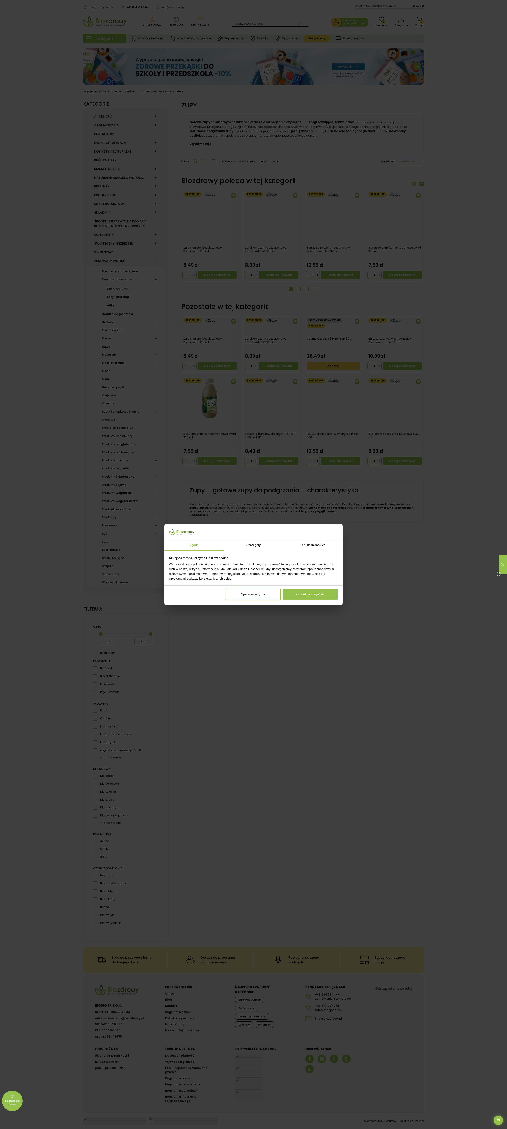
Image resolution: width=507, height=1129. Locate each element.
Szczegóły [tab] (253, 545)
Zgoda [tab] (194, 545)
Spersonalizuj (250, 594)
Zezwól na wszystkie (310, 594)
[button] (503, 564)
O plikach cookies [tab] (312, 545)
